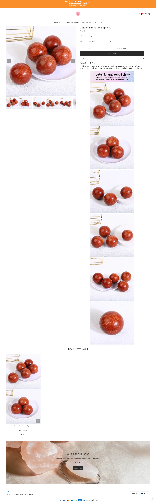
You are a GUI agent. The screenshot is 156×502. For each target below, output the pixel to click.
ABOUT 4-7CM (23, 430)
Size (81, 41)
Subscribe (78, 468)
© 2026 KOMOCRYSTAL (14, 494)
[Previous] (9, 61)
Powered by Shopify (27, 494)
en (139, 14)
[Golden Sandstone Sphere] (23, 389)
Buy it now (112, 53)
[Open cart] (148, 14)
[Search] (132, 14)
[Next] (73, 61)
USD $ (145, 14)
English (134, 493)
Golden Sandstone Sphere (23, 426)
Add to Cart (121, 48)
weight (82, 36)
